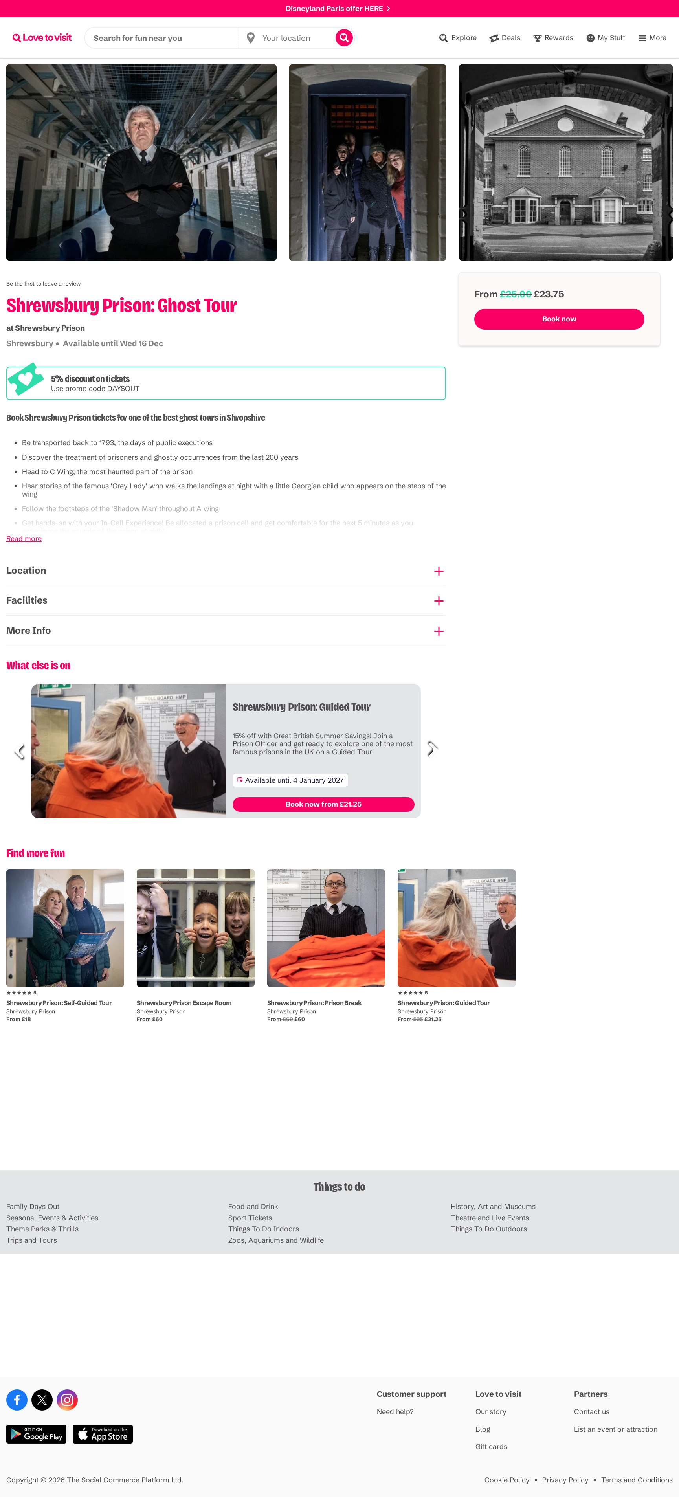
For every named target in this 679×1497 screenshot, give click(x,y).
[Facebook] (17, 1400)
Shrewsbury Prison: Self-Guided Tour (59, 1003)
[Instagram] (67, 1400)
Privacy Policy (565, 1480)
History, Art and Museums (493, 1207)
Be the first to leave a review (43, 283)
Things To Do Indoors (263, 1229)
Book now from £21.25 (324, 804)
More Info (28, 630)
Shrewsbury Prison (30, 1011)
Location (26, 570)
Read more (24, 539)
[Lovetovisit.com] (42, 38)
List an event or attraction (615, 1429)
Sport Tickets (250, 1218)
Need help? (395, 1412)
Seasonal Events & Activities (52, 1218)
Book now (559, 318)
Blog (482, 1429)
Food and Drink (253, 1207)
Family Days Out (32, 1207)
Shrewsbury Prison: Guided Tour (444, 1003)
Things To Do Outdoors (489, 1229)
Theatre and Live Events (490, 1218)
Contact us (591, 1412)
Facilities (27, 600)
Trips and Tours (31, 1240)
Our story (490, 1412)
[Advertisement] (339, 1109)
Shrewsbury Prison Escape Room (184, 1003)
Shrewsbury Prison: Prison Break (314, 1003)
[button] (43, 283)
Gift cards (491, 1447)
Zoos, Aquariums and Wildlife (276, 1240)
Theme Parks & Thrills (42, 1229)
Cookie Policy (507, 1480)
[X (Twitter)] (42, 1400)
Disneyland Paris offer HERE (334, 8)
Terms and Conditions (637, 1480)
